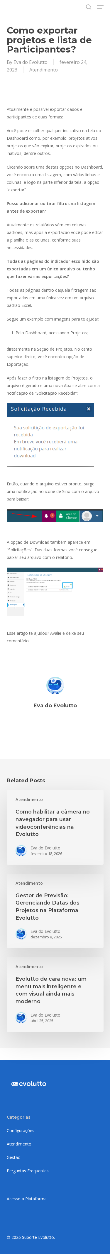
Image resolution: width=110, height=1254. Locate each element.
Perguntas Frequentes (28, 1170)
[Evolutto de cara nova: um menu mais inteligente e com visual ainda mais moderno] (55, 994)
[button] (100, 7)
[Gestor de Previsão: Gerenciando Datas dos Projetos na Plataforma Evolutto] (55, 911)
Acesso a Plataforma (27, 1198)
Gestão (14, 1157)
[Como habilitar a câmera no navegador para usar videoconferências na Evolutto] (55, 827)
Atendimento (43, 70)
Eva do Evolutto (30, 62)
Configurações (20, 1130)
